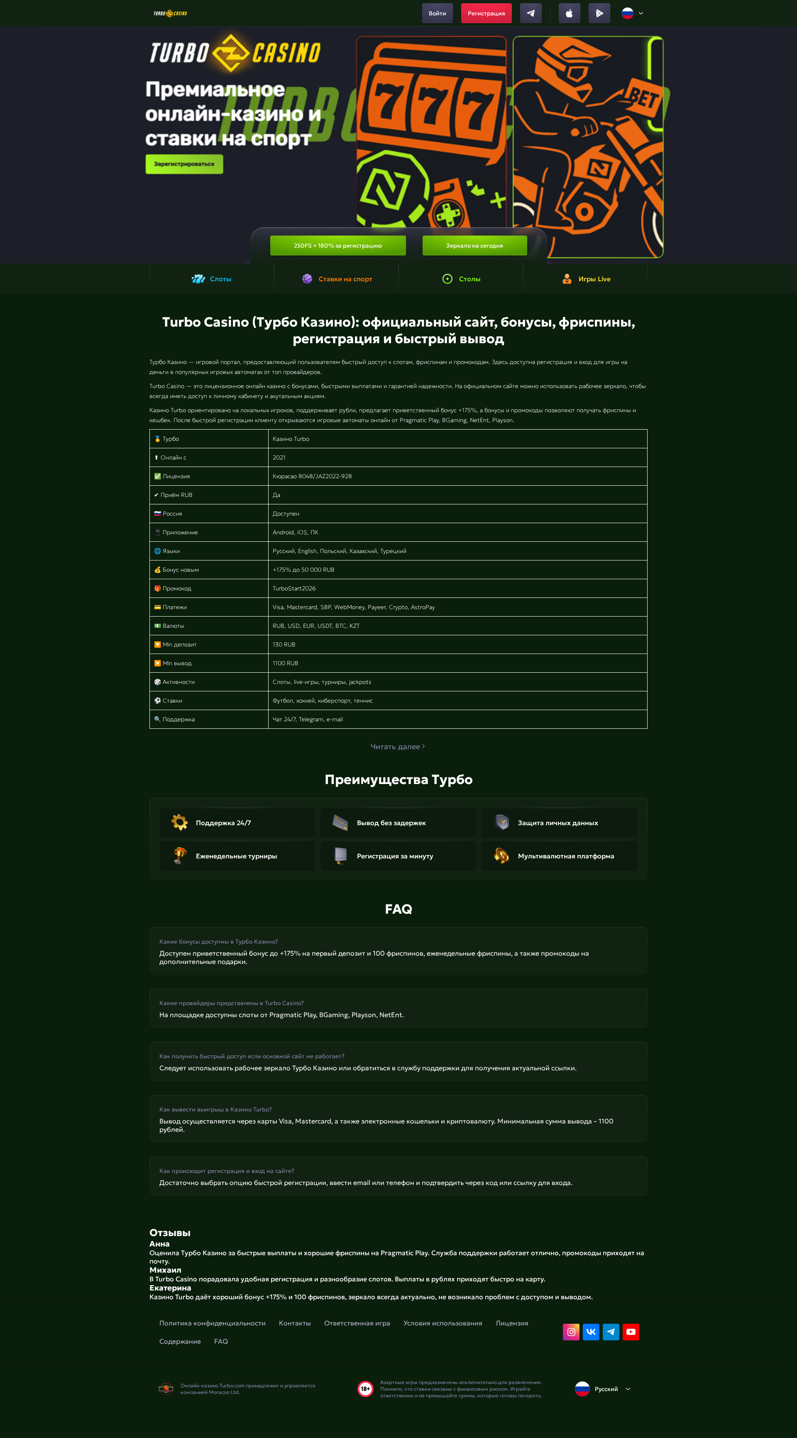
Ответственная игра (357, 1323)
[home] (170, 13)
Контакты (295, 1323)
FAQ (221, 1341)
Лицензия (512, 1323)
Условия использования (442, 1323)
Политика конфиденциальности (212, 1323)
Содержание (180, 1341)
